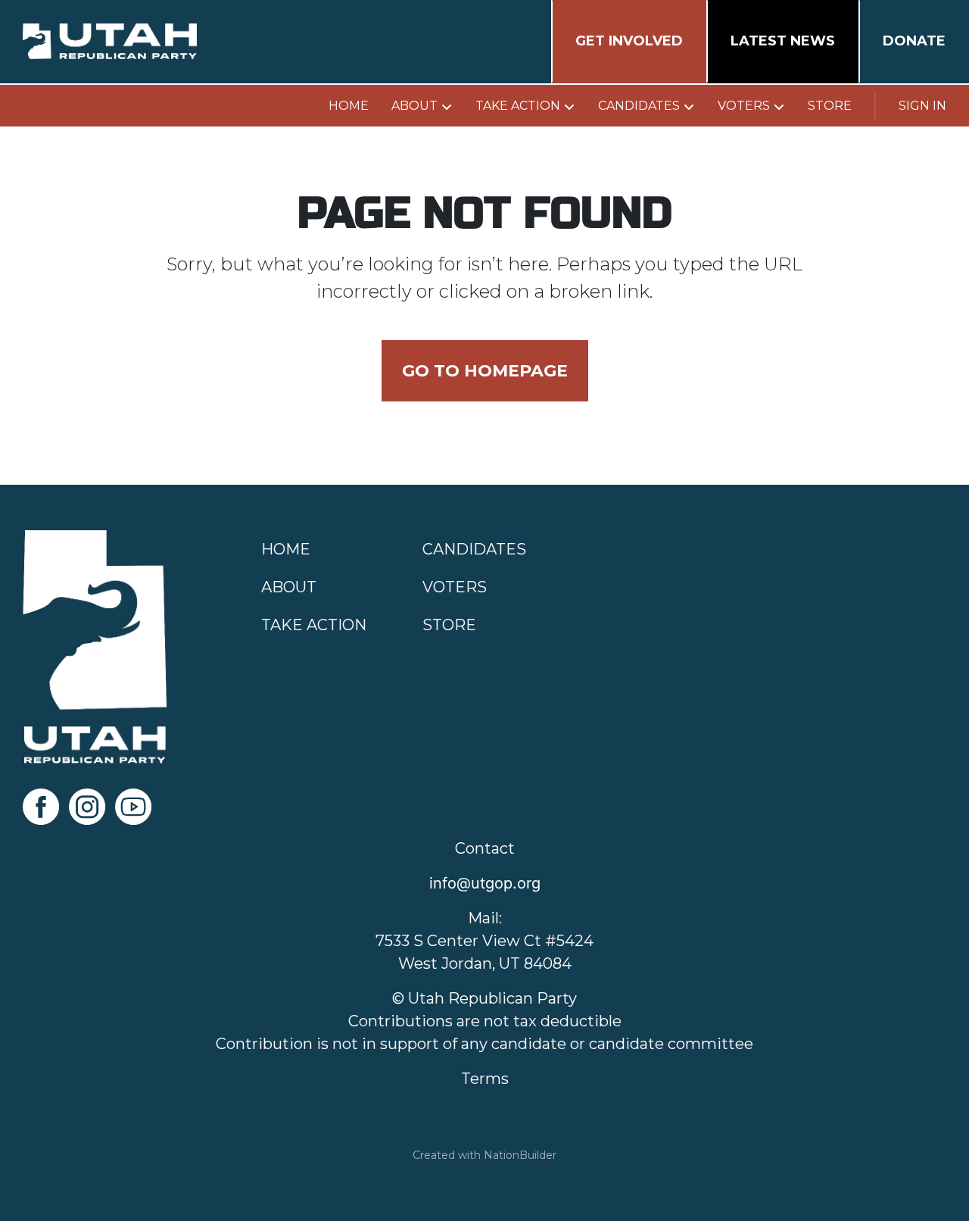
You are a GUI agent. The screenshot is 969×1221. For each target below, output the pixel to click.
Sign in (922, 105)
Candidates (639, 105)
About (414, 105)
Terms (485, 1079)
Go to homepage (485, 371)
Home (349, 105)
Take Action (517, 105)
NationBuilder (520, 1155)
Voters (744, 105)
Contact (485, 848)
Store (830, 105)
